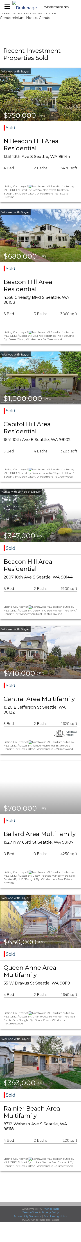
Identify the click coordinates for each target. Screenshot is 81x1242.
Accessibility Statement (28, 1216)
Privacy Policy (50, 1212)
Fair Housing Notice (55, 1216)
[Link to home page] (25, 6)
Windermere (51, 1208)
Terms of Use (30, 1212)
